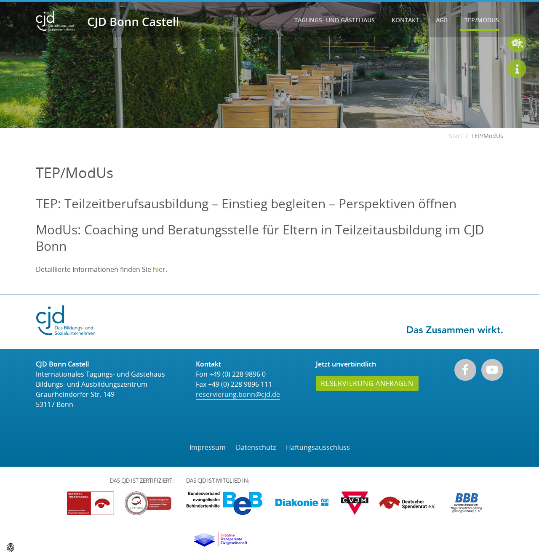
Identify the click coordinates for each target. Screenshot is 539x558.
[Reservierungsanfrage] (516, 43)
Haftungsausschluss (318, 447)
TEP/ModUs (481, 20)
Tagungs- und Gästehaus (334, 20)
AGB (442, 20)
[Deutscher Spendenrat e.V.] (408, 503)
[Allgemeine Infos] (516, 68)
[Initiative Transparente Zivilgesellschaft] (220, 539)
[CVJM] (354, 503)
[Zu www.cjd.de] (66, 319)
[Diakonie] (302, 503)
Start (455, 136)
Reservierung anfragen (367, 383)
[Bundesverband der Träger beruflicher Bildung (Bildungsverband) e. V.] (466, 503)
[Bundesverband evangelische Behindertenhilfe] (224, 503)
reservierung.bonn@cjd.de (238, 394)
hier (159, 269)
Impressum (207, 447)
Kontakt (405, 20)
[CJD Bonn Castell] (107, 21)
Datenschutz (256, 447)
